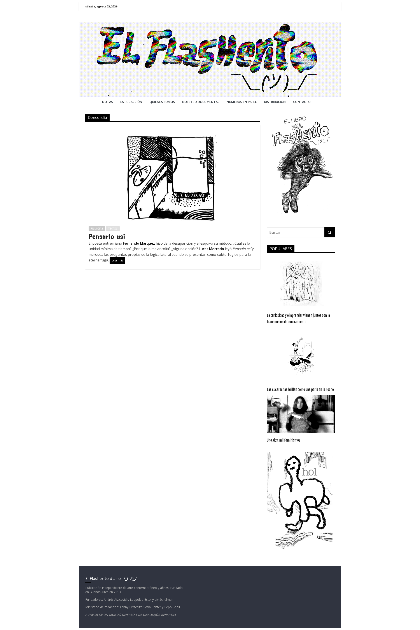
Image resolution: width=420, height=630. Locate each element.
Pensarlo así (107, 236)
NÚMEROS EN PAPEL (242, 102)
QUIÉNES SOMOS (162, 102)
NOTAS (107, 102)
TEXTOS (112, 228)
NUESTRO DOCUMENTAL (200, 102)
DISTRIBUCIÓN (275, 102)
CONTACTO (302, 102)
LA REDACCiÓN (131, 102)
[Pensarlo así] (172, 127)
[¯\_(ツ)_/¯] (210, 24)
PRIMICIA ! (97, 228)
